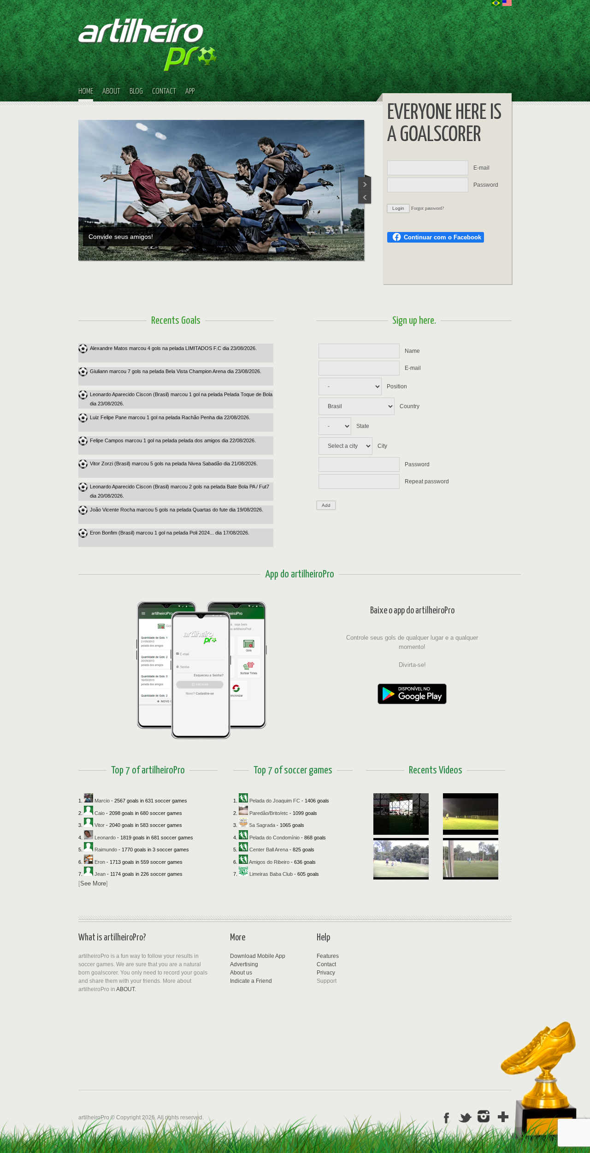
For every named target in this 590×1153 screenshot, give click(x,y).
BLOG (136, 91)
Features (328, 956)
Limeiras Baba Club (271, 874)
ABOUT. (126, 989)
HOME (85, 91)
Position (397, 386)
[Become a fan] (484, 1117)
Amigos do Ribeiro (269, 861)
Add (326, 505)
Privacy (326, 972)
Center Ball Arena (268, 849)
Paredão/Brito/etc (268, 812)
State (362, 426)
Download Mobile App (257, 956)
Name (412, 351)
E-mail (481, 168)
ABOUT (111, 91)
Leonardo (104, 837)
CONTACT (164, 91)
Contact (326, 964)
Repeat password (427, 481)
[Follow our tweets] (465, 1117)
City (382, 446)
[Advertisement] (461, 982)
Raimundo (105, 849)
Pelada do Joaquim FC (274, 800)
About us (241, 972)
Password (485, 185)
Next (365, 197)
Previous (365, 181)
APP (190, 91)
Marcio (101, 800)
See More (93, 883)
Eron (99, 861)
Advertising (244, 964)
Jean (99, 874)
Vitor (99, 825)
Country (409, 406)
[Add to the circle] (503, 1117)
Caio (99, 812)
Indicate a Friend (251, 981)
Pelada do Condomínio (274, 837)
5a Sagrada (262, 825)
